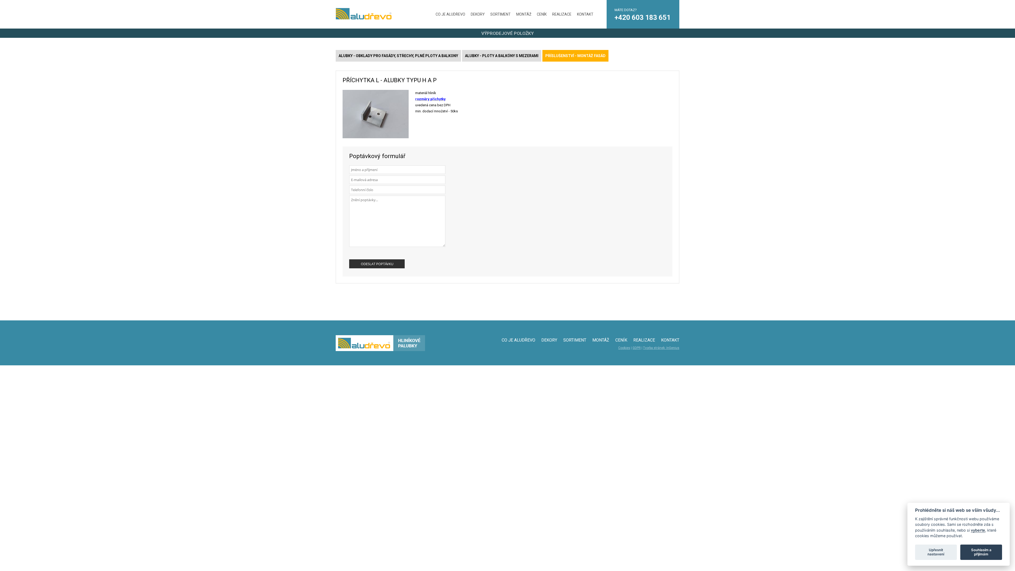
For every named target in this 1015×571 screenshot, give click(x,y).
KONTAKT (585, 14)
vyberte (978, 530)
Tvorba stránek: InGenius (661, 348)
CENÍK (542, 14)
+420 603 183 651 (643, 17)
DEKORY (478, 14)
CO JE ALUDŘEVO (450, 14)
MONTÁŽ (523, 14)
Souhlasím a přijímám (981, 552)
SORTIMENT (500, 14)
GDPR (637, 348)
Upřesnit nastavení (936, 552)
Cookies (624, 348)
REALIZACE (561, 14)
